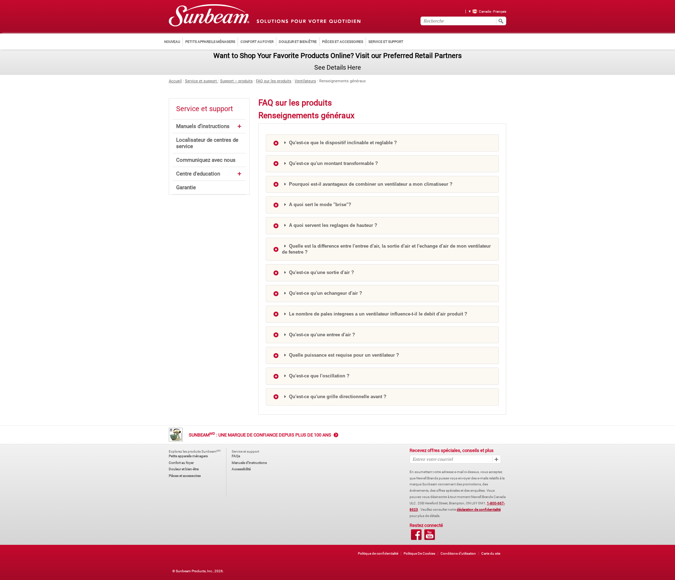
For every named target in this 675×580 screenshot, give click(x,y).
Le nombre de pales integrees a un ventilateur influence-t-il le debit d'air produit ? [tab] (377, 314)
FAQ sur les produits (273, 81)
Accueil (175, 81)
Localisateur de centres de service (207, 143)
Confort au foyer (181, 463)
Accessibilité (241, 469)
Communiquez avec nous (206, 160)
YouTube (429, 534)
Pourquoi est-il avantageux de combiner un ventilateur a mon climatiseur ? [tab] (370, 184)
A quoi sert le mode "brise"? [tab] (319, 204)
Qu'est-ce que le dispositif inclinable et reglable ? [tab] (342, 142)
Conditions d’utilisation (458, 553)
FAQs (236, 456)
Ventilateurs (305, 81)
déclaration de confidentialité (479, 509)
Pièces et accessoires (185, 476)
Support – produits (236, 81)
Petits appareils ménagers (188, 456)
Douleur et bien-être (184, 469)
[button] (484, 11)
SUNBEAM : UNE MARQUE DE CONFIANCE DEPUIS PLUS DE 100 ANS (260, 435)
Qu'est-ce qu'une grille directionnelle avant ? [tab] (337, 396)
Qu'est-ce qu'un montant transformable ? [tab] (333, 163)
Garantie (186, 187)
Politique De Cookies (419, 553)
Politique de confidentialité (378, 553)
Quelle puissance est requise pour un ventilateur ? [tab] (343, 355)
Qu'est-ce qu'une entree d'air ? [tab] (321, 334)
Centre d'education (198, 174)
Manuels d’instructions (203, 126)
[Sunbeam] (209, 15)
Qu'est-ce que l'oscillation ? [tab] (318, 375)
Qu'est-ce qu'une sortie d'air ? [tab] (321, 272)
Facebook (416, 534)
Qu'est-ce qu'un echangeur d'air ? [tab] (325, 293)
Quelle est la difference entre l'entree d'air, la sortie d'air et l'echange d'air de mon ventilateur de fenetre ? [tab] (386, 249)
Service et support (201, 81)
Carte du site (490, 553)
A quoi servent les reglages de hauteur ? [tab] (332, 225)
